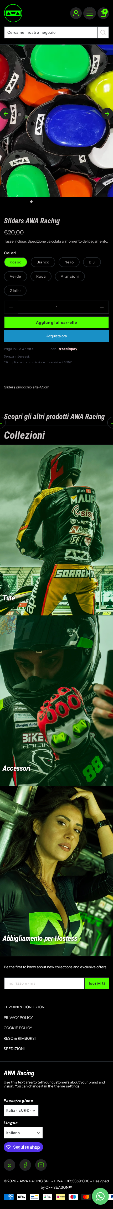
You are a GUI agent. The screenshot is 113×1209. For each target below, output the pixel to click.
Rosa (41, 276)
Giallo (15, 290)
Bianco (43, 262)
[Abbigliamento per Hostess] (56, 871)
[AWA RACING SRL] (13, 13)
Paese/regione (18, 1101)
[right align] (107, 113)
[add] (102, 307)
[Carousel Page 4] (50, 201)
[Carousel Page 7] (69, 201)
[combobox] (50, 32)
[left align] (6, 113)
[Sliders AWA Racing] (56, 121)
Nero (69, 262)
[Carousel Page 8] (75, 201)
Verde (15, 276)
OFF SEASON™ (58, 1187)
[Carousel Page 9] (82, 201)
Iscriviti (97, 983)
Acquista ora (56, 336)
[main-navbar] (89, 13)
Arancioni (70, 276)
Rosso (16, 262)
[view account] (76, 13)
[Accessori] (56, 700)
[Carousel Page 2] (38, 201)
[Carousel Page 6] (63, 201)
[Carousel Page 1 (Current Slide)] (31, 201)
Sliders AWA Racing (32, 220)
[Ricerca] (103, 32)
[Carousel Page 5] (56, 201)
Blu (92, 262)
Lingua (11, 1123)
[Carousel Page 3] (44, 201)
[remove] (11, 307)
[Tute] (56, 530)
